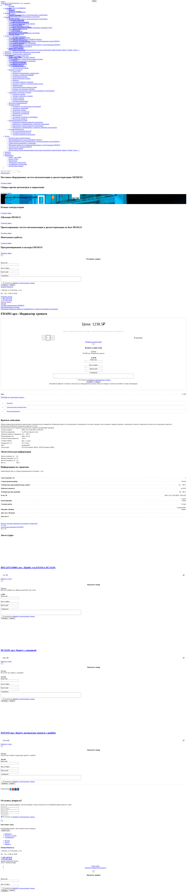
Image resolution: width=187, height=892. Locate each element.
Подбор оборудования (16, 66)
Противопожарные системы (18, 32)
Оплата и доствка (10, 835)
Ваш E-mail (4, 272)
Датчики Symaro (14, 18)
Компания (8, 4)
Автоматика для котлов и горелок (20, 27)
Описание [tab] (10, 403)
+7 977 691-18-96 (6, 300)
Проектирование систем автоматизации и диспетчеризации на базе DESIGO (34, 41)
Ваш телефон (5, 268)
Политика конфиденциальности (95, 868)
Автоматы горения (18, 94)
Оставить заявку (6, 183)
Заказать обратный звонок (9, 861)
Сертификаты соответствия (18, 64)
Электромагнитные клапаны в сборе (24, 87)
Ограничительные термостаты (19, 22)
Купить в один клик (93, 342)
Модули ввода (17, 115)
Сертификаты (9, 837)
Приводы (15, 80)
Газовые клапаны (18, 98)
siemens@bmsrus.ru (7, 287)
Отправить (5, 285)
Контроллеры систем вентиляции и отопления (24, 17)
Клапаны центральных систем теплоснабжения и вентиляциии (33, 91)
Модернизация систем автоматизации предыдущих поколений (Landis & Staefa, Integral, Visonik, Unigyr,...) (44, 50)
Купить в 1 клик (6, 579)
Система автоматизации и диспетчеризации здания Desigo (28, 15)
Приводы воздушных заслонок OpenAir (22, 24)
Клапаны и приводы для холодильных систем (27, 84)
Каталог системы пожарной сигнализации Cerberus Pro (19, 523)
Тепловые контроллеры (20, 101)
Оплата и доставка (15, 11)
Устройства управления (20, 108)
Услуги (7, 36)
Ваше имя (4, 263)
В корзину (138, 338)
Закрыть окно (5, 830)
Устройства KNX (14, 31)
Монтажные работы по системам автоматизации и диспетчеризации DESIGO (34, 45)
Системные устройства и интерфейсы (25, 117)
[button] (4, 173)
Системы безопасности (16, 34)
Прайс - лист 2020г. (15, 57)
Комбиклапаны (17, 85)
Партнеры (12, 10)
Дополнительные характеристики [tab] (16, 407)
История (11, 6)
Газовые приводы (18, 99)
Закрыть (12, 285)
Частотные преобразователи (18, 29)
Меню (94, 1)
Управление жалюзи (19, 110)
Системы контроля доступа (21, 133)
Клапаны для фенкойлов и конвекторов (25, 73)
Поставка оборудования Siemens (19, 38)
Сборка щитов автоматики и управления (22, 43)
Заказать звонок (6, 302)
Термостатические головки (21, 78)
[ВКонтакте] (18, 789)
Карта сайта (95, 866)
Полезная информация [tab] (13, 411)
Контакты (8, 53)
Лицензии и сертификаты (17, 8)
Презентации (13, 60)
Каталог (7, 13)
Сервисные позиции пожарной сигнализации (27, 122)
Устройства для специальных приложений (26, 106)
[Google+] (13, 789)
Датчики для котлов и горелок (22, 96)
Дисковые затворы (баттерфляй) (23, 75)
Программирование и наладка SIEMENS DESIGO (25, 39)
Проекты (8, 52)
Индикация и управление (21, 112)
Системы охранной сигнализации (23, 134)
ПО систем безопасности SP (21, 131)
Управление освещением (20, 113)
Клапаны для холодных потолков (23, 89)
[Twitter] (10, 789)
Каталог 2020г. (13, 59)
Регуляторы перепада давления (22, 82)
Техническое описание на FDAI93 (12, 527)
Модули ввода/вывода (19, 119)
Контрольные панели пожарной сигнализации (27, 126)
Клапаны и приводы (15, 25)
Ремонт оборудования (16, 48)
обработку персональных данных (24, 283)
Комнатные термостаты (16, 20)
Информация (9, 55)
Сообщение (4, 276)
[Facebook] (15, 789)
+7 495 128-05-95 (6, 298)
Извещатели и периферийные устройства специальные (30, 124)
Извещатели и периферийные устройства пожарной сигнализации (34, 127)
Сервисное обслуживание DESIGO (20, 46)
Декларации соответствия (17, 62)
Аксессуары (16, 71)
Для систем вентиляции (20, 68)
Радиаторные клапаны (19, 77)
